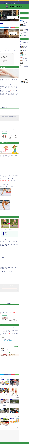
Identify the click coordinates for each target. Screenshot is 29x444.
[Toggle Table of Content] (12, 54)
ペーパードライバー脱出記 (5, 3)
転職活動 (3, 2)
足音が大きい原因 (3, 57)
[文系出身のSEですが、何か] (14, 8)
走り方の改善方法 (3, 59)
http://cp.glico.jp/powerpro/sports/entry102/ (9, 340)
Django (15, 2)
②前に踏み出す (4, 61)
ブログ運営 (11, 3)
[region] (9, 16)
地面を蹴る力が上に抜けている (6, 58)
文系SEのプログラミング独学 (8, 2)
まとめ (2, 63)
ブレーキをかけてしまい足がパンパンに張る (8, 55)
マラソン (1, 23)
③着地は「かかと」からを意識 (6, 62)
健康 (14, 3)
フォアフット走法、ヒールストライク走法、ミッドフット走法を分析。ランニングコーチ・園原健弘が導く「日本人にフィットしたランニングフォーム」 (9, 289)
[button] (9, 15)
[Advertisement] (9, 163)
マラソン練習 (2, 343)
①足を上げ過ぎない (5, 60)
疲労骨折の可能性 (5, 56)
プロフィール (19, 2)
